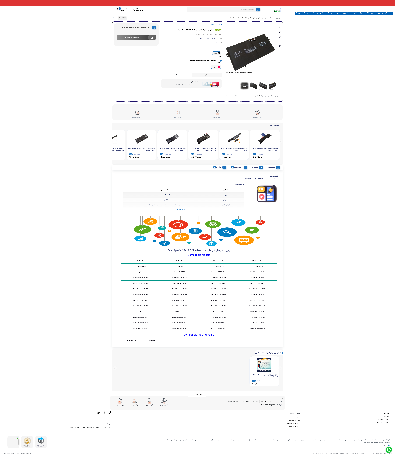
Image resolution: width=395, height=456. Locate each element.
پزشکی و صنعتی (336, 13)
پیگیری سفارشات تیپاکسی (293, 423)
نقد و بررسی (271, 167)
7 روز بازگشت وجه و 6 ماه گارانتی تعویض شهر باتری (204, 60)
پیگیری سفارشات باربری (294, 426)
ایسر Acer (214, 25)
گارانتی (219, 57)
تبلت (367, 13)
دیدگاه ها (218, 167)
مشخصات (255, 167)
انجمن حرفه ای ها (323, 13)
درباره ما (306, 13)
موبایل (374, 13)
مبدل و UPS (359, 13)
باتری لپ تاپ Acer (205, 39)
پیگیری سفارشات (296, 417)
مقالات (313, 13)
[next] (115, 141)
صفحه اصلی (388, 13)
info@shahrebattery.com (267, 405)
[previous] (280, 141)
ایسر (265, 18)
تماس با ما (299, 13)
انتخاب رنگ (218, 49)
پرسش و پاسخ (238, 167)
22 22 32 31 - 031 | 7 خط (268, 401)
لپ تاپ (381, 13)
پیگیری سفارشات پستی (294, 420)
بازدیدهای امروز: (386, 413)
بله (259, 96)
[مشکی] (219, 53)
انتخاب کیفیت (217, 63)
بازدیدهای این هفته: (384, 419)
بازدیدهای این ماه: (385, 422)
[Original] (219, 67)
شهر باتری (278, 18)
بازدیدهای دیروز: (386, 416)
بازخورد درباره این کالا (233, 96)
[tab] (273, 167)
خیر (256, 96)
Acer (217, 42)
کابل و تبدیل (348, 13)
